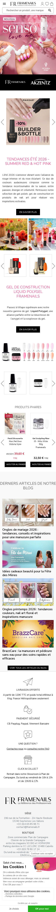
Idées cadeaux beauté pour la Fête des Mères (26, 573)
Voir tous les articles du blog (28, 667)
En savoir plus (28, 212)
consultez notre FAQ (38, 748)
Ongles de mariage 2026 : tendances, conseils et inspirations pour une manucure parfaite (26, 533)
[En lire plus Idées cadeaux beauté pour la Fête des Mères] (28, 554)
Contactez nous (15, 748)
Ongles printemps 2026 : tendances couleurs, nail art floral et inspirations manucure (27, 613)
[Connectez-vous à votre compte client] (42, 3)
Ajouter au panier (16, 464)
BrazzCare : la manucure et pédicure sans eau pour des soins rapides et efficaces (27, 655)
